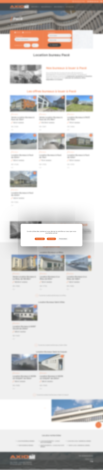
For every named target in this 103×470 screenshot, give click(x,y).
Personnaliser (63, 238)
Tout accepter (39, 238)
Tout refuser (51, 238)
